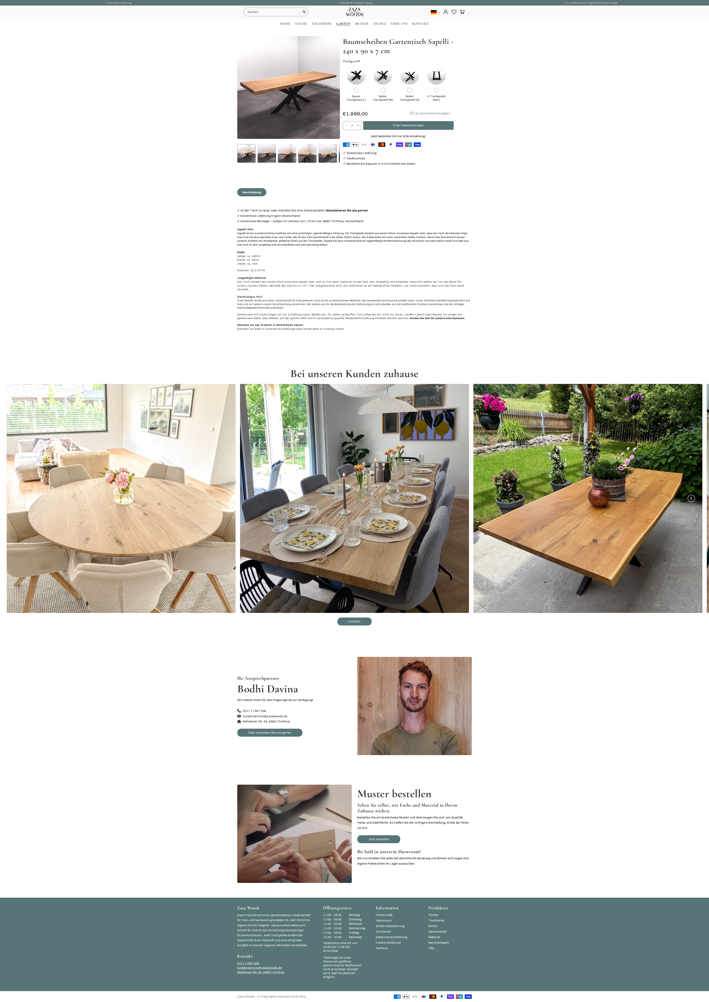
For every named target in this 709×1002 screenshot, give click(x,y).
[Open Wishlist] (454, 12)
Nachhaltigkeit (438, 942)
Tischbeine (436, 920)
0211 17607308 (248, 963)
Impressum (384, 920)
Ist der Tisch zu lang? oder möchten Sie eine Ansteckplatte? (304, 210)
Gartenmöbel (437, 931)
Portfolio (354, 621)
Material (434, 937)
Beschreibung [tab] (251, 192)
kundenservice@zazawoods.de (259, 967)
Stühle (433, 926)
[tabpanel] (354, 271)
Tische (433, 915)
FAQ (431, 948)
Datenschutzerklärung (391, 937)
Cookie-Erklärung (388, 942)
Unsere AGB (384, 915)
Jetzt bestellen (378, 839)
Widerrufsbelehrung (390, 926)
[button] (462, 12)
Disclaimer (383, 931)
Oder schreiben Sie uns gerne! (269, 732)
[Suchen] (304, 12)
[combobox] (276, 12)
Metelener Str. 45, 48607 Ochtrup (260, 972)
